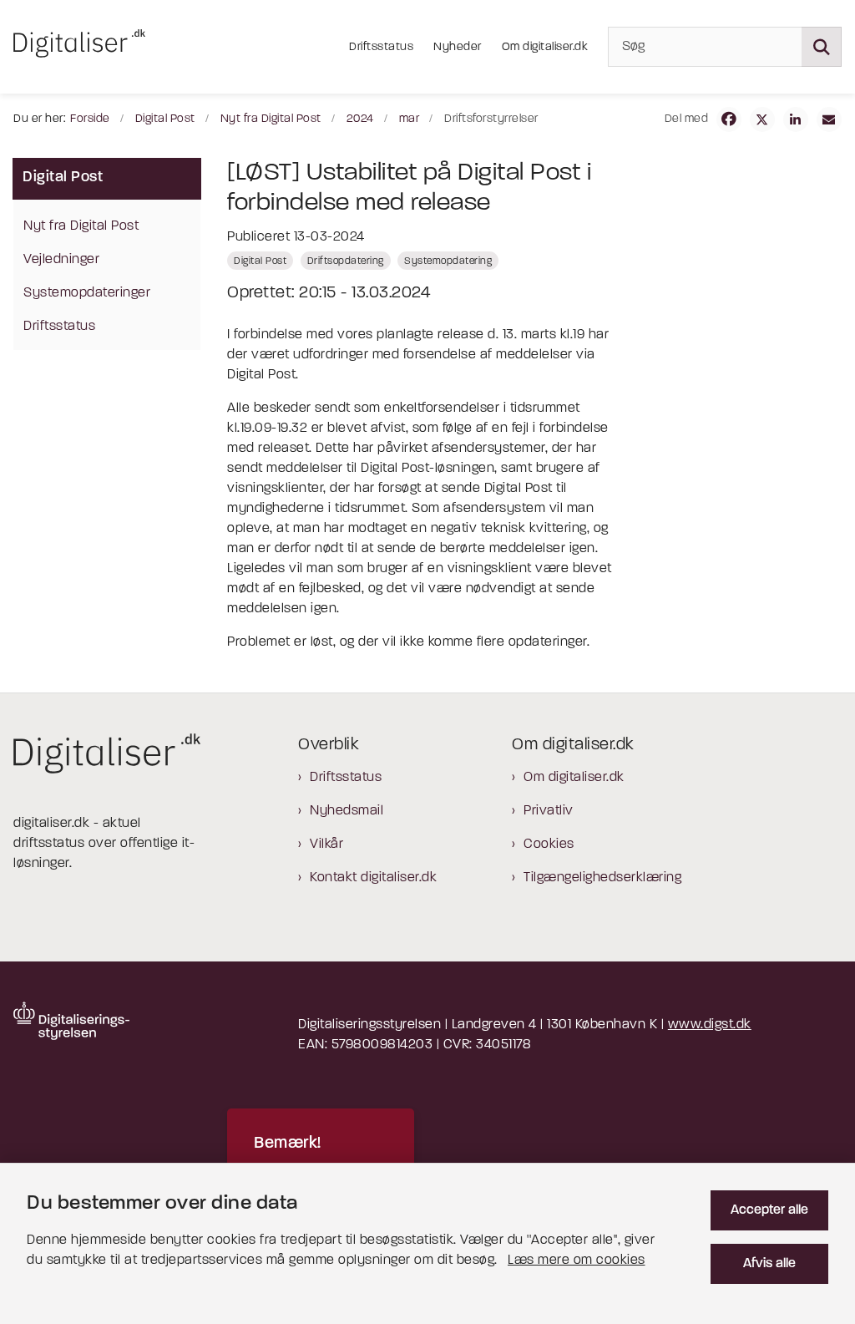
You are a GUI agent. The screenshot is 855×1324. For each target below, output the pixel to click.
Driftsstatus (346, 777)
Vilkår (326, 844)
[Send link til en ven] (829, 119)
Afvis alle (769, 1264)
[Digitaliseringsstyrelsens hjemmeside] (71, 1021)
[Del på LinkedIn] (795, 119)
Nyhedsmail (346, 811)
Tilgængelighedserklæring (602, 878)
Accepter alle (769, 1210)
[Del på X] (762, 119)
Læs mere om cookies (576, 1260)
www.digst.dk (709, 1025)
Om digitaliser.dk (574, 777)
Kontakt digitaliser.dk (373, 878)
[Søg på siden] (822, 47)
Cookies (549, 844)
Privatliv (549, 811)
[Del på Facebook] (728, 119)
